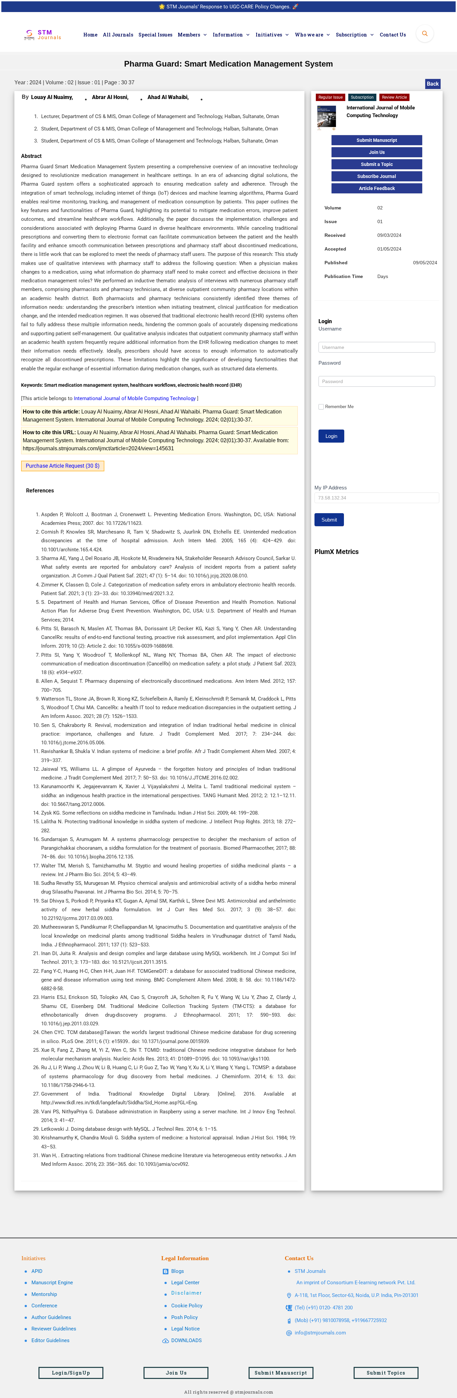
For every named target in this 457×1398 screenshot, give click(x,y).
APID (36, 1271)
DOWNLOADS (186, 1340)
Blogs (177, 1271)
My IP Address (330, 487)
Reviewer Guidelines (53, 1329)
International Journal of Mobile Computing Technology (135, 398)
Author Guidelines (51, 1317)
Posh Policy (184, 1317)
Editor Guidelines (50, 1340)
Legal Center (185, 1283)
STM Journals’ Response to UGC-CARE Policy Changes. (229, 7)
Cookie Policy (186, 1306)
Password (329, 363)
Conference (44, 1306)
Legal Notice (185, 1329)
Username (330, 329)
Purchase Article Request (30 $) (63, 466)
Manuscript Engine (52, 1283)
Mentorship (44, 1294)
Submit (329, 520)
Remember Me (339, 406)
